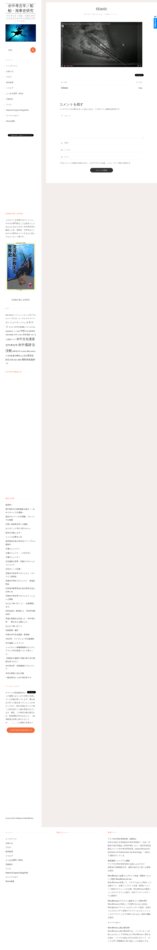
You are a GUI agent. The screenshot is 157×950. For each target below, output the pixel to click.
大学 (15, 335)
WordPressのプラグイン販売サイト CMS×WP (127, 901)
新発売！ (10, 505)
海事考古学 (16, 351)
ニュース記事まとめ (14, 537)
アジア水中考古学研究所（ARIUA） (122, 839)
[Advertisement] (21, 172)
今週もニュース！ (13, 549)
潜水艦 (9, 356)
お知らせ (9, 843)
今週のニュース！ (13, 557)
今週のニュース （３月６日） (18, 553)
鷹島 (19, 360)
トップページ (11, 839)
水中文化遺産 (25, 339)
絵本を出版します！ (14, 533)
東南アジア (11, 339)
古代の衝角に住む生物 (15, 673)
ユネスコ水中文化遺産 (17, 327)
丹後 (26, 331)
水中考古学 (12, 345)
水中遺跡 (24, 345)
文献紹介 (9, 864)
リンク (8, 868)
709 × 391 (91, 14)
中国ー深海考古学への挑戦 (17, 524)
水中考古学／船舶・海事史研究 (21, 8)
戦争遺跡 (26, 334)
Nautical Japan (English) (17, 873)
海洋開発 (23, 351)
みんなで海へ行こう (14, 626)
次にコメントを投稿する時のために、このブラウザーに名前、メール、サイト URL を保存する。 (97, 163)
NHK (7, 315)
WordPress (28, 818)
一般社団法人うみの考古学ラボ (18, 677)
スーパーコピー (12, 877)
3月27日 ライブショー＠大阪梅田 (21, 639)
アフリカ (17, 315)
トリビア (9, 856)
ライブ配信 (17, 331)
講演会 (30, 355)
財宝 (7, 359)
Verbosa (18, 818)
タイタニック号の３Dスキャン (18, 528)
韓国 (11, 360)
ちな (140, 88)
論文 (21, 356)
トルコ (19, 318)
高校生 (16, 360)
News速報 (10, 881)
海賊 (28, 351)
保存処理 (31, 331)
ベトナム (22, 323)
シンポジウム (31, 315)
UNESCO (11, 315)
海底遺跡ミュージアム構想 (119, 860)
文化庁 (32, 335)
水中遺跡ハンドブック (15, 643)
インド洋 (22, 315)
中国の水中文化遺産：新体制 (17, 634)
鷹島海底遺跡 (28, 359)
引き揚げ (20, 335)
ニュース (14, 322)
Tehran (64, 88)
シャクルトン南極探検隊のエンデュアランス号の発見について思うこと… (20, 650)
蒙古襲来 (16, 355)
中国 (22, 330)
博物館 (11, 335)
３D (7, 363)
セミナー (8, 318)
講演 (25, 356)
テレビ (14, 318)
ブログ (8, 847)
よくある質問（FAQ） (15, 860)
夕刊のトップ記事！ (14, 569)
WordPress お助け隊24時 (119, 928)
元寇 (7, 335)
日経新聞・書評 (12, 630)
